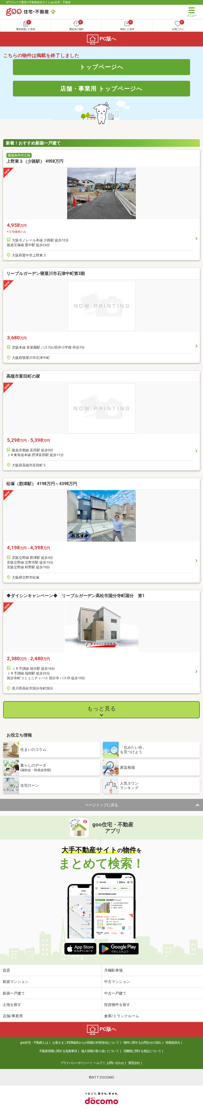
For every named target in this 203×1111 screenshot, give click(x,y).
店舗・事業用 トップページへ (101, 88)
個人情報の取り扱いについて (100, 1051)
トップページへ (102, 66)
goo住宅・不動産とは (34, 1042)
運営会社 (134, 1063)
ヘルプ (98, 1063)
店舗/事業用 (13, 1016)
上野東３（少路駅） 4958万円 (34, 161)
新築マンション (16, 981)
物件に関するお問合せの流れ (142, 1042)
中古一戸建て (115, 993)
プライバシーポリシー (74, 1063)
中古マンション (117, 981)
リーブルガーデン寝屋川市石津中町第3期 (45, 273)
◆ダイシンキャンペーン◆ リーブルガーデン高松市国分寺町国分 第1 (75, 595)
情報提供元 (172, 1042)
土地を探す (12, 1004)
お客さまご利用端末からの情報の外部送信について (85, 1042)
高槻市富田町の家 (23, 376)
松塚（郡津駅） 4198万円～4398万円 (41, 483)
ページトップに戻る (101, 805)
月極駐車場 (113, 970)
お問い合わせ (115, 1063)
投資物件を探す (117, 1004)
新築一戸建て (14, 993)
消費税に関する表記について (142, 1051)
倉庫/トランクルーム (121, 1016)
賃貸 (6, 970)
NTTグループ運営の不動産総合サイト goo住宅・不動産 (38, 2)
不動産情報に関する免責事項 (58, 1051)
